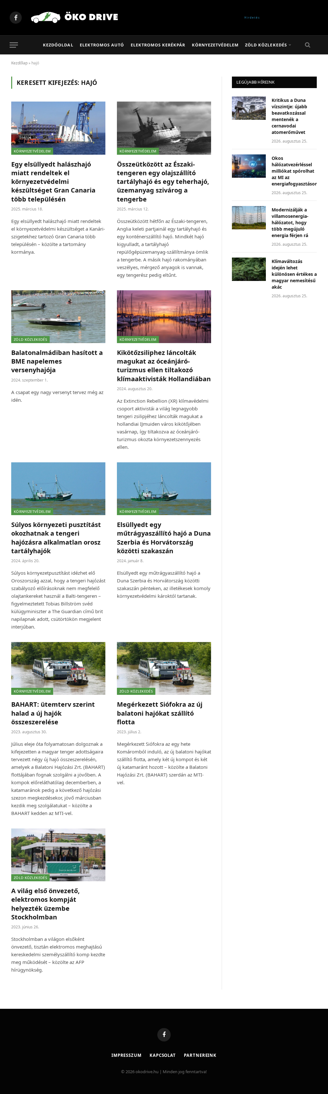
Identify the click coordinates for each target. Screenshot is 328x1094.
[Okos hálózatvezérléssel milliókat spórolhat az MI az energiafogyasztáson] (249, 166)
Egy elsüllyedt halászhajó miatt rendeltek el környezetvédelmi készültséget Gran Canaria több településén (53, 181)
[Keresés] (307, 45)
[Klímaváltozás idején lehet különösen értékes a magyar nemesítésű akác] (249, 269)
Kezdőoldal (58, 45)
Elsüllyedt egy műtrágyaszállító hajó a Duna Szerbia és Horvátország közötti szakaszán (164, 537)
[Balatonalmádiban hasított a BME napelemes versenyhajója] (58, 316)
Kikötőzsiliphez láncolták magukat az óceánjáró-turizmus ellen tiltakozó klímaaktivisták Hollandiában (164, 365)
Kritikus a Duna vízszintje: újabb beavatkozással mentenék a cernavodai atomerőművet (289, 116)
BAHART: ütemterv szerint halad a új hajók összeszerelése (53, 713)
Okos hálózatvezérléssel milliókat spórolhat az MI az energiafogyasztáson (295, 171)
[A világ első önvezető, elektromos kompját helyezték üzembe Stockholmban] (58, 854)
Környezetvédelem (215, 45)
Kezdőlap (19, 63)
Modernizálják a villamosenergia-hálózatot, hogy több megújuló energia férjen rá (290, 222)
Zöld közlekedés (266, 45)
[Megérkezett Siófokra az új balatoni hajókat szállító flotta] (164, 668)
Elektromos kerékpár (158, 45)
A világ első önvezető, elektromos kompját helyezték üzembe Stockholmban (45, 903)
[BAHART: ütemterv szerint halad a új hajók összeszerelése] (58, 668)
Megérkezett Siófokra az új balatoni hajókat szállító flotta (159, 713)
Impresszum (126, 1055)
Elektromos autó (102, 45)
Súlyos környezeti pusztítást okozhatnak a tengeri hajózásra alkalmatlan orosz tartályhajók (56, 537)
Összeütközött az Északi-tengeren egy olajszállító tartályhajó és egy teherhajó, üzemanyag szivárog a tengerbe (163, 181)
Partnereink (200, 1055)
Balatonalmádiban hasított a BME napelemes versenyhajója (57, 361)
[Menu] (14, 45)
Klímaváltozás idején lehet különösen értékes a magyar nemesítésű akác (294, 274)
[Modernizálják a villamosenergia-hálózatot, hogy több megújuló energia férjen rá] (249, 217)
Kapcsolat (163, 1055)
